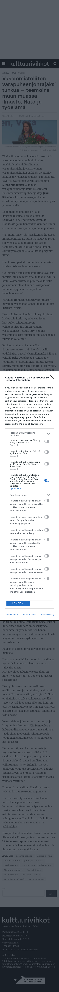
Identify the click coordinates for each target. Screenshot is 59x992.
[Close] (53, 378)
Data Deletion (11, 614)
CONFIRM (18, 603)
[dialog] (29, 496)
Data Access (29, 614)
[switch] (46, 441)
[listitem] (29, 434)
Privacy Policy (47, 614)
